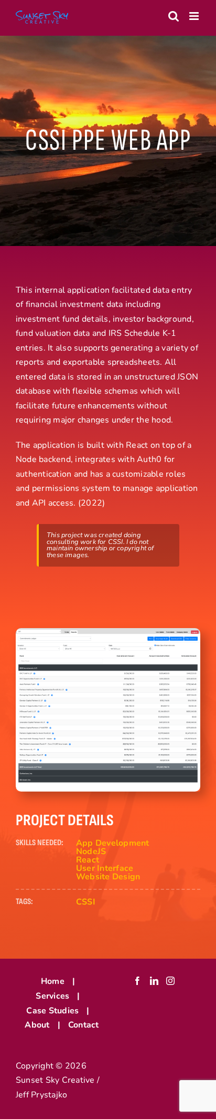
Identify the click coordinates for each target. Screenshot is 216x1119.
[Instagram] (170, 981)
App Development (112, 843)
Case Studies (52, 1011)
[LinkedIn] (154, 981)
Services (52, 996)
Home (52, 981)
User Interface (104, 868)
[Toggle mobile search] (173, 16)
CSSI (85, 902)
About (37, 1025)
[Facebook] (137, 981)
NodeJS (91, 851)
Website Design (108, 876)
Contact (83, 1025)
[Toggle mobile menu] (194, 16)
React (87, 860)
